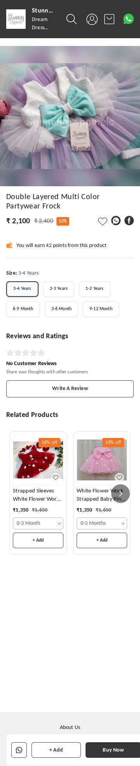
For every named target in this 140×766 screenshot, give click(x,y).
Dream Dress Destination (45, 28)
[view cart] (109, 19)
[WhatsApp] (116, 220)
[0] (109, 19)
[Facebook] (129, 220)
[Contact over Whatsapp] (128, 19)
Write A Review (70, 389)
